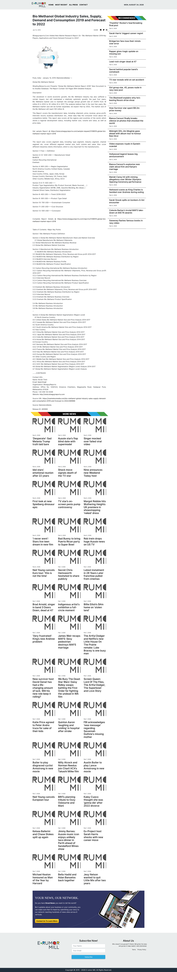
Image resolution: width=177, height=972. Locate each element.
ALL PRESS (73, 5)
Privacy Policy (141, 949)
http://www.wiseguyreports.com (52, 394)
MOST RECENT (61, 5)
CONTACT (83, 5)
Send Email (42, 382)
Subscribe (88, 957)
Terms (134, 949)
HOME (51, 5)
